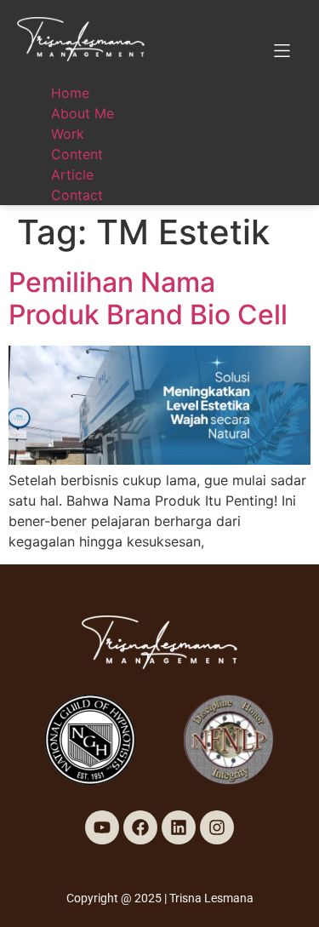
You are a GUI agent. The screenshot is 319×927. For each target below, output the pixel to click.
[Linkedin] (179, 827)
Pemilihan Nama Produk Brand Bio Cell (148, 298)
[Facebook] (140, 827)
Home (70, 92)
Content (77, 154)
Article (72, 174)
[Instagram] (217, 827)
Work (67, 133)
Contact (77, 194)
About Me (82, 113)
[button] (282, 51)
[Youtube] (102, 827)
